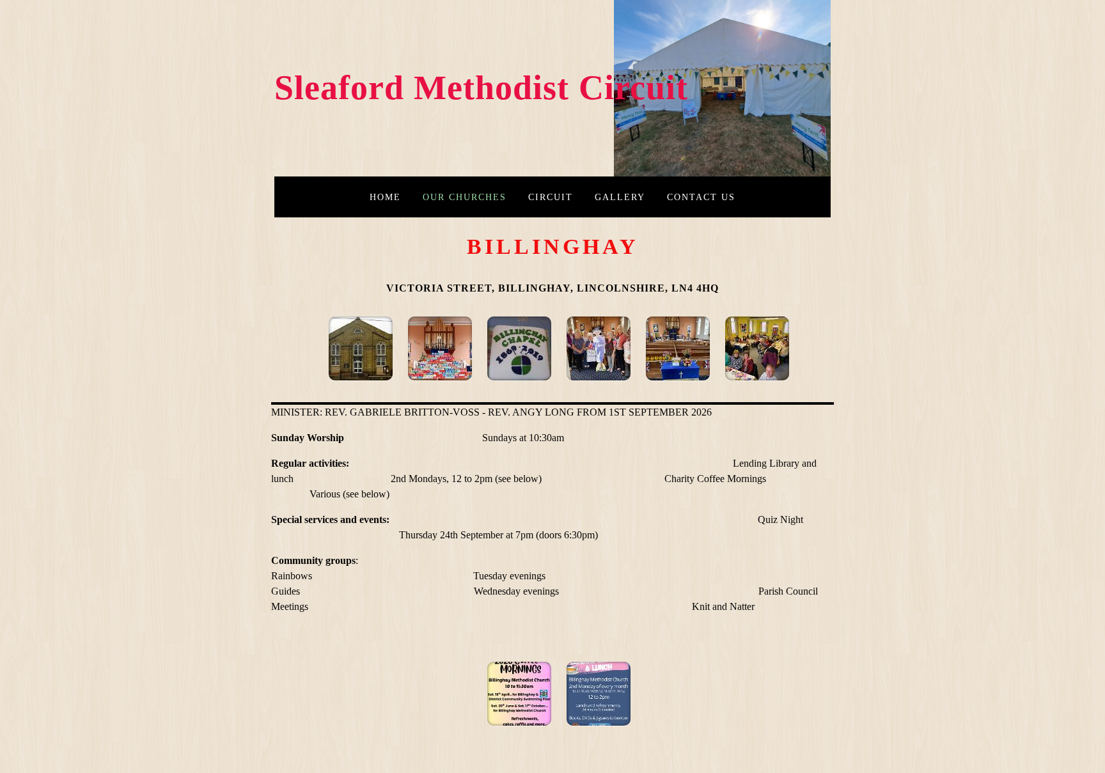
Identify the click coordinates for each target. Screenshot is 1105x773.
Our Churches (464, 197)
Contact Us (701, 197)
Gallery (620, 197)
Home (385, 197)
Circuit (550, 197)
